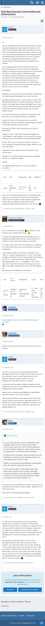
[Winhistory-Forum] (3, 3)
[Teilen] (42, 21)
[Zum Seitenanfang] (41, 623)
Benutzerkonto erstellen (30, 590)
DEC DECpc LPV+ (22, 188)
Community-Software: (22, 623)
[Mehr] (41, 38)
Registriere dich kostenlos (14, 582)
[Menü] (42, 3)
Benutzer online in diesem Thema (16, 601)
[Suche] (32, 3)
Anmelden (10, 590)
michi (5, 17)
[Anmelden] (37, 2)
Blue (20, 497)
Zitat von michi (12, 436)
